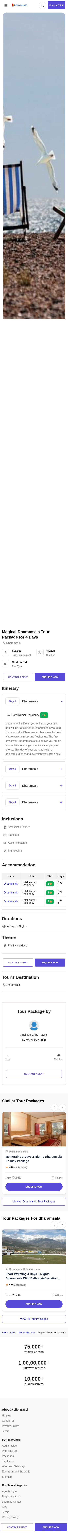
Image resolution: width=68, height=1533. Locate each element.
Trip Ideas (8, 1461)
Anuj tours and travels (34, 1034)
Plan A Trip (56, 5)
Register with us (11, 1496)
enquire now (51, 1527)
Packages (8, 1456)
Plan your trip (9, 1450)
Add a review (9, 1445)
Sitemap (7, 1476)
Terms (5, 1431)
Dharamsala (13, 643)
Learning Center (11, 1501)
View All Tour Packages (34, 1318)
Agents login (9, 1491)
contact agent (17, 1527)
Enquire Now (34, 1186)
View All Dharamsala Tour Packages (34, 1201)
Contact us (8, 1420)
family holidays (17, 945)
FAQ (4, 1506)
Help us (6, 1415)
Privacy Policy (10, 1425)
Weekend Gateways (14, 1466)
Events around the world (16, 1471)
